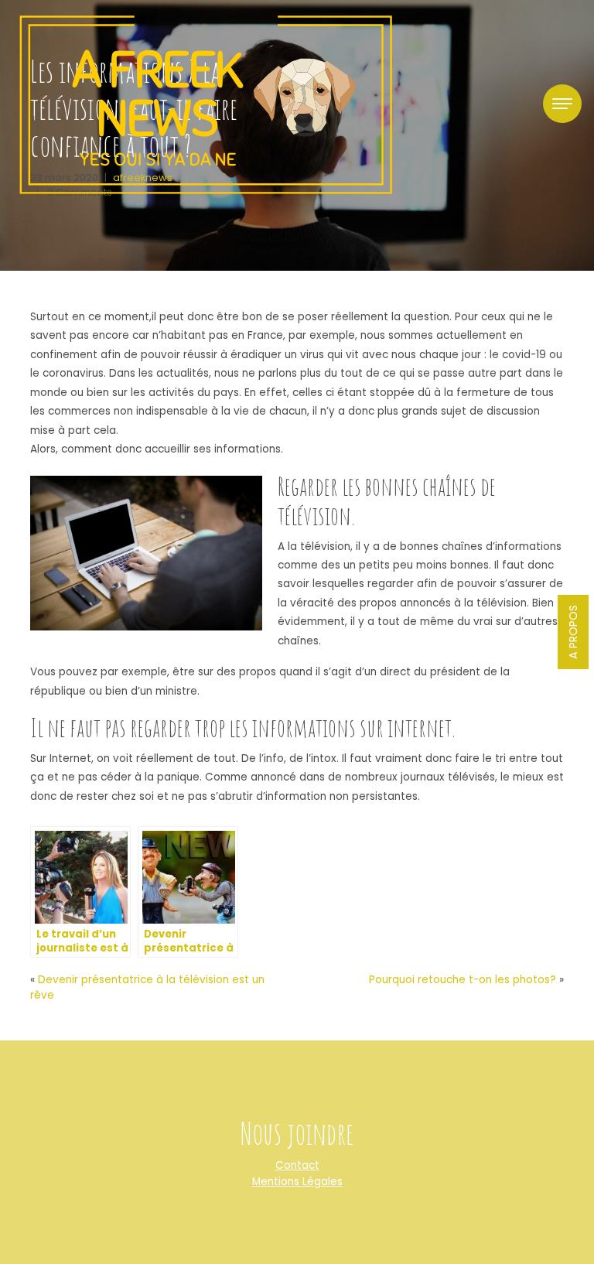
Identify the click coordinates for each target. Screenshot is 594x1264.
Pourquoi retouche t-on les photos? (462, 979)
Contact (297, 1165)
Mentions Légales (297, 1181)
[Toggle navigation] (562, 103)
